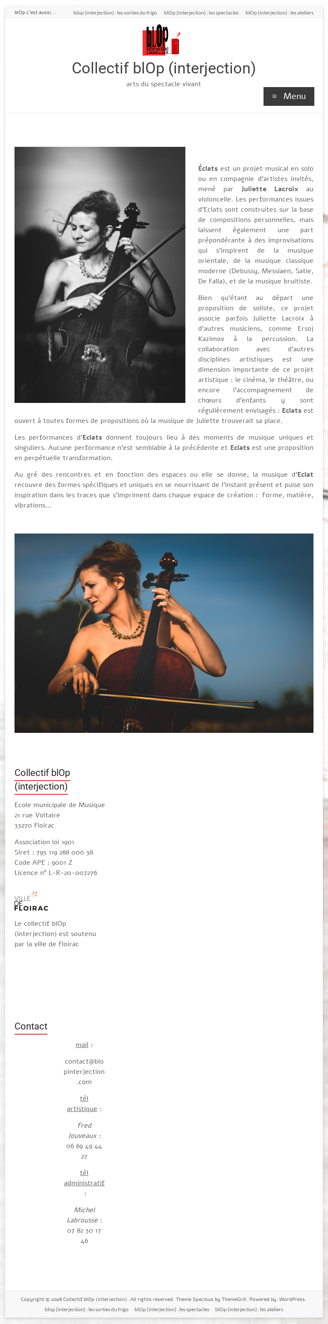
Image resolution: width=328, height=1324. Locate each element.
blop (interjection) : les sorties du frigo (115, 12)
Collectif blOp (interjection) (164, 68)
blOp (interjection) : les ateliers (279, 12)
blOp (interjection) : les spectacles (201, 12)
